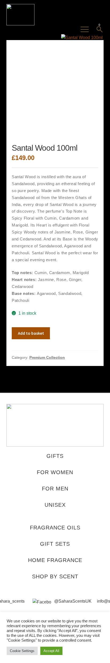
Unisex (55, 505)
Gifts (55, 456)
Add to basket (31, 333)
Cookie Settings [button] (22, 651)
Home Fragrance (55, 560)
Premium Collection (47, 357)
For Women (55, 472)
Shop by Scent (55, 576)
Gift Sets (55, 544)
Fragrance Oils (55, 528)
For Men (55, 489)
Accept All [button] (51, 651)
